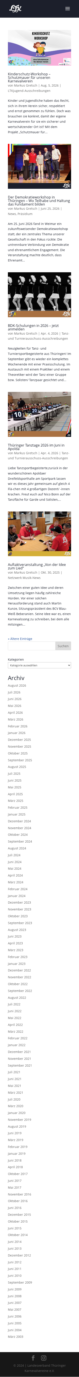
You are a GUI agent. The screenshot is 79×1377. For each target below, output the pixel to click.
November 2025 (19, 746)
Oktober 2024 (18, 834)
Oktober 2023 (18, 916)
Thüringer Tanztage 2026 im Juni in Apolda (36, 447)
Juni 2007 (15, 1303)
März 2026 (15, 719)
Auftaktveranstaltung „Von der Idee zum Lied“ (37, 566)
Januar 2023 (16, 964)
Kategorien (16, 659)
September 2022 (20, 991)
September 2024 (20, 841)
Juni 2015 (15, 1228)
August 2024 (17, 848)
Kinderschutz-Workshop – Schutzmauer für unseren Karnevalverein (29, 77)
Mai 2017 (14, 1187)
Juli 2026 (14, 692)
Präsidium (25, 214)
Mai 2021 (14, 1086)
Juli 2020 (14, 1099)
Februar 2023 (17, 957)
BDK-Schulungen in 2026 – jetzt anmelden (33, 327)
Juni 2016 (15, 1208)
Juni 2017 (15, 1181)
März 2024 (15, 882)
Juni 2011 (15, 1269)
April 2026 (15, 712)
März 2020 (15, 1106)
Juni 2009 (15, 1289)
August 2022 (17, 997)
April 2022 (15, 1025)
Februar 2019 (17, 1147)
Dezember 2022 (19, 970)
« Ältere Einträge (20, 639)
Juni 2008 (15, 1296)
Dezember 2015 (19, 1214)
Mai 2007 (14, 1309)
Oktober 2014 (18, 1235)
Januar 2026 (16, 733)
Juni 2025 (15, 780)
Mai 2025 (14, 787)
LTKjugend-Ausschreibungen (29, 91)
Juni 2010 (15, 1275)
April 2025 (15, 794)
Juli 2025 (14, 773)
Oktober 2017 (18, 1174)
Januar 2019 (16, 1153)
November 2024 (19, 828)
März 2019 (15, 1140)
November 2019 (19, 1120)
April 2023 (15, 943)
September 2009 (20, 1282)
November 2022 (19, 977)
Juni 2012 (15, 1262)
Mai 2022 (14, 1018)
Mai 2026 (14, 706)
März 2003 (15, 1336)
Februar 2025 (17, 807)
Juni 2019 (15, 1133)
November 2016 (19, 1194)
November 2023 (19, 909)
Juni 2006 (15, 1316)
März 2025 (15, 801)
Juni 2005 (15, 1323)
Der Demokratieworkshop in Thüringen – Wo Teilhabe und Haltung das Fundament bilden (39, 201)
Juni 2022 (15, 1011)
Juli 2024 (14, 855)
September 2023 (20, 923)
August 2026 (17, 685)
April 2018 (15, 1167)
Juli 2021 (14, 1072)
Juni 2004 (15, 1330)
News (12, 214)
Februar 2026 (17, 726)
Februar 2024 (17, 889)
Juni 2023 (15, 936)
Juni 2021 (15, 1079)
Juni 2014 (15, 1242)
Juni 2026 (15, 699)
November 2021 (19, 1058)
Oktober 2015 (18, 1221)
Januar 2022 (16, 1045)
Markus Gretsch (25, 85)
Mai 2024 (14, 868)
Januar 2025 (16, 814)
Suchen (63, 646)
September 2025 (20, 760)
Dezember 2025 (19, 740)
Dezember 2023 (19, 902)
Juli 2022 (14, 1004)
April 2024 (15, 875)
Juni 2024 (15, 862)
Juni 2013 (15, 1248)
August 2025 (17, 767)
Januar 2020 (16, 1113)
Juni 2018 (15, 1160)
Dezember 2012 (19, 1255)
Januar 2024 (16, 896)
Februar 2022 (17, 1038)
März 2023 (15, 950)
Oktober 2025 (18, 753)
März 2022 (15, 1031)
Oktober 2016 (18, 1201)
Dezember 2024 (19, 821)
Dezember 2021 (19, 1052)
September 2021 (20, 1065)
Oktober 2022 (18, 984)
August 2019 (17, 1126)
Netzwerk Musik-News (24, 578)
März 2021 (15, 1092)
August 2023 (17, 930)
